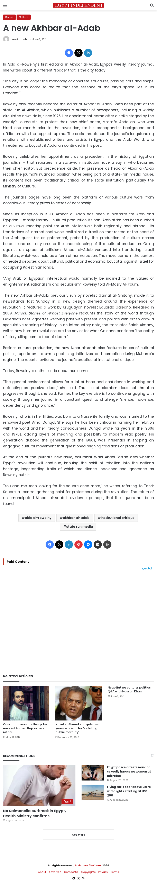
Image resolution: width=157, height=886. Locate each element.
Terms (115, 872)
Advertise (55, 872)
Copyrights (88, 872)
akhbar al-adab (76, 517)
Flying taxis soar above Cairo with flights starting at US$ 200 (129, 791)
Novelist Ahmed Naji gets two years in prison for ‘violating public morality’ (77, 728)
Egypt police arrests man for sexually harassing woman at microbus (129, 771)
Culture (23, 17)
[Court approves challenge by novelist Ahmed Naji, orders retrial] (26, 703)
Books (9, 17)
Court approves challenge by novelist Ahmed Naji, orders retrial (25, 728)
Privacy (103, 872)
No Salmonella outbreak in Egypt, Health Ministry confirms (34, 813)
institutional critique (118, 517)
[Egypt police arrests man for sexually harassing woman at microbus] (93, 772)
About (42, 872)
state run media (79, 526)
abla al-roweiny (38, 517)
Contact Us (71, 872)
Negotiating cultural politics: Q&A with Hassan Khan (129, 689)
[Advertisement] (78, 622)
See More (78, 835)
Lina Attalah (18, 39)
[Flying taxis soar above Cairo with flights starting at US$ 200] (93, 792)
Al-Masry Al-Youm (88, 865)
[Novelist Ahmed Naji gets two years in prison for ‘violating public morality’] (78, 703)
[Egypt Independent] (78, 5)
